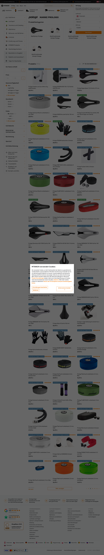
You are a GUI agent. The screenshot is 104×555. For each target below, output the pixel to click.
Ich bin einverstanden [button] (64, 289)
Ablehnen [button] (35, 290)
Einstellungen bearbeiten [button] (40, 287)
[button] (56, 280)
